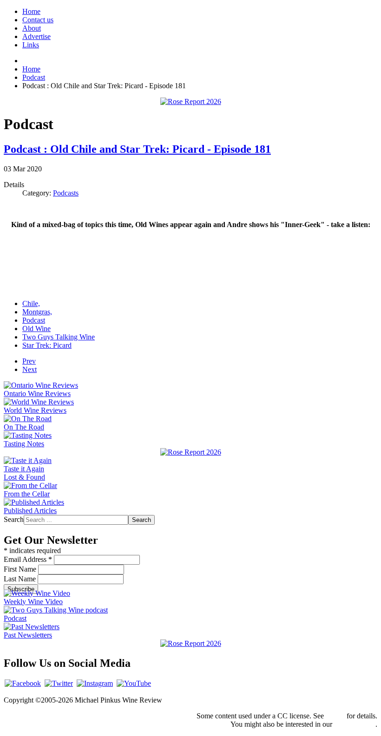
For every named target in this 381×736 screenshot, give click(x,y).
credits (335, 716)
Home (31, 11)
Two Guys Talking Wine (58, 337)
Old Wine (36, 328)
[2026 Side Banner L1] (190, 452)
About (31, 28)
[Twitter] (59, 683)
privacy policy (354, 724)
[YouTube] (134, 683)
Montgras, (37, 312)
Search (14, 519)
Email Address (28, 559)
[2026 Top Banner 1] (190, 101)
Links (30, 45)
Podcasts (66, 193)
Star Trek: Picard (47, 345)
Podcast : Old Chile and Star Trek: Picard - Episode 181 (137, 149)
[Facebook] (23, 683)
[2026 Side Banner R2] (190, 643)
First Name (21, 569)
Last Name (21, 579)
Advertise (36, 36)
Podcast (33, 320)
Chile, (31, 303)
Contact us (37, 20)
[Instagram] (95, 683)
